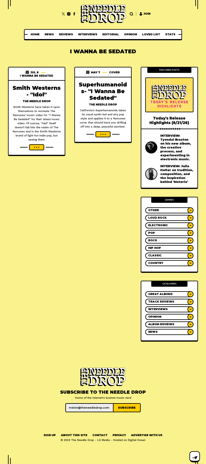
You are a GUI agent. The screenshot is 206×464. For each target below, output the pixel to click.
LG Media (103, 440)
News (49, 34)
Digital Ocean (136, 440)
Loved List (151, 34)
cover (114, 72)
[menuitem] (35, 34)
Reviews (66, 34)
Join (147, 13)
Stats (170, 34)
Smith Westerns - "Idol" (37, 91)
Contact (100, 435)
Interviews (87, 34)
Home (35, 34)
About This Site (74, 435)
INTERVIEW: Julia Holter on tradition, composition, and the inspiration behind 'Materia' (176, 174)
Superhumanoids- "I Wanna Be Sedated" (103, 91)
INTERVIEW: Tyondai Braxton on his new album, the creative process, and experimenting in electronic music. (175, 147)
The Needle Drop (37, 101)
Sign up (50, 435)
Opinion (130, 34)
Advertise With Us (146, 435)
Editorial (110, 34)
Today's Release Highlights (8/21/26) (169, 120)
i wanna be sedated (36, 75)
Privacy (119, 435)
